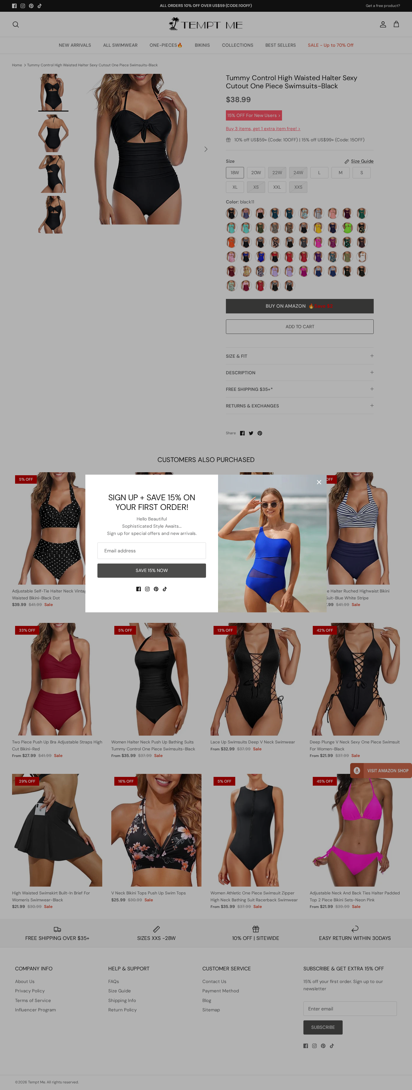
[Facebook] (138, 589)
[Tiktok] (165, 589)
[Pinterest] (156, 589)
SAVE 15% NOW (152, 570)
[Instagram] (147, 589)
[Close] (319, 482)
